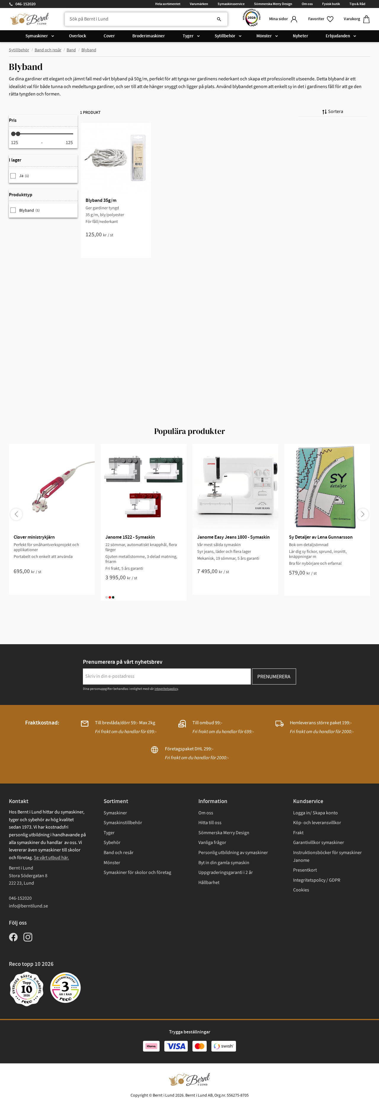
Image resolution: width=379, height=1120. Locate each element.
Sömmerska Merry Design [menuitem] (273, 3)
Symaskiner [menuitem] (36, 36)
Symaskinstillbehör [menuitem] (123, 822)
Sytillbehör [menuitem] (225, 36)
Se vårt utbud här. (51, 857)
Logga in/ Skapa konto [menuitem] (315, 813)
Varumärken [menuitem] (199, 3)
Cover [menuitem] (109, 36)
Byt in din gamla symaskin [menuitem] (223, 862)
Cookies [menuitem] (301, 890)
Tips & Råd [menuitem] (357, 3)
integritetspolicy (166, 689)
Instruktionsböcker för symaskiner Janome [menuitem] (327, 856)
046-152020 (25, 4)
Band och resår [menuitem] (119, 852)
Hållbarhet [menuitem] (208, 882)
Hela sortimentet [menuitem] (167, 3)
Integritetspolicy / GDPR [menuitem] (316, 880)
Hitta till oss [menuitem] (209, 822)
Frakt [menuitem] (298, 832)
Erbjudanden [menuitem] (338, 36)
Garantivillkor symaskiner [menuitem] (318, 842)
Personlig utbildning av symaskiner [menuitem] (233, 852)
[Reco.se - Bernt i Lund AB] (251, 19)
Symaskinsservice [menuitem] (231, 3)
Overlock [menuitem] (77, 36)
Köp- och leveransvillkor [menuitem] (317, 822)
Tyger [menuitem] (188, 36)
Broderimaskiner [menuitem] (148, 36)
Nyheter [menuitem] (300, 36)
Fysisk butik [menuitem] (331, 3)
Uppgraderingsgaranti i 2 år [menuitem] (225, 872)
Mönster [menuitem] (264, 36)
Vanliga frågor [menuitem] (212, 842)
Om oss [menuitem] (307, 3)
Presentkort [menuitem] (305, 870)
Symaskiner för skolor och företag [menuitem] (137, 872)
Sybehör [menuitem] (112, 842)
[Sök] (219, 19)
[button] (321, 19)
